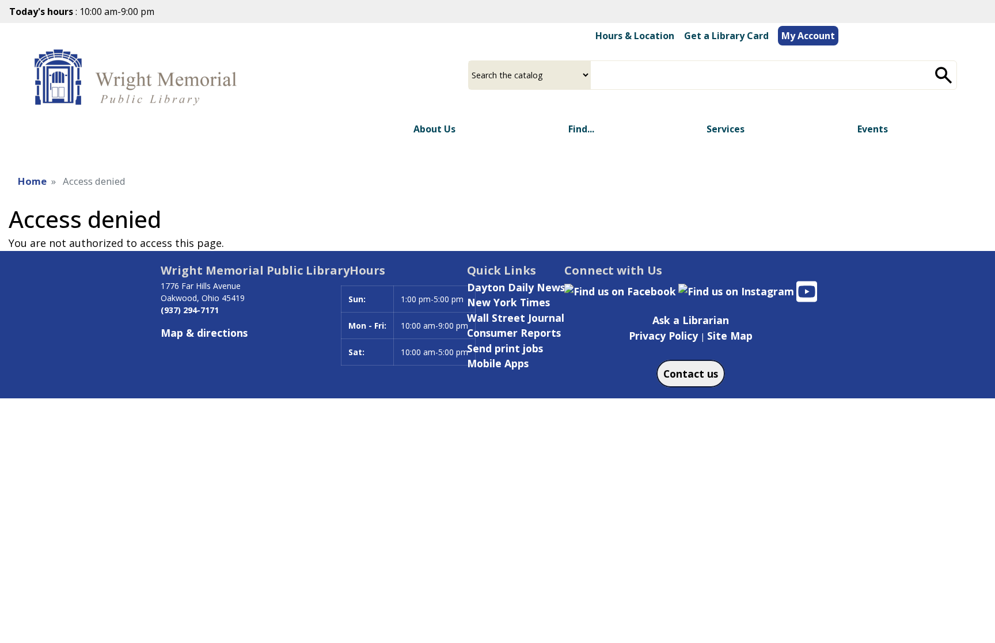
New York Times (508, 302)
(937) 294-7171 (190, 310)
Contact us (690, 374)
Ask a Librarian (690, 320)
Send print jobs (505, 348)
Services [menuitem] (726, 129)
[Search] (943, 75)
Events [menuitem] (872, 129)
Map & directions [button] (204, 333)
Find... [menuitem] (581, 129)
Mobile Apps (498, 363)
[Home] (138, 78)
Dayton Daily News (516, 287)
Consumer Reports (514, 333)
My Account (808, 35)
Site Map (730, 336)
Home (32, 181)
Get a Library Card (726, 35)
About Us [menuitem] (434, 129)
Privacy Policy (663, 336)
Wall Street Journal (515, 318)
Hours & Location (634, 35)
